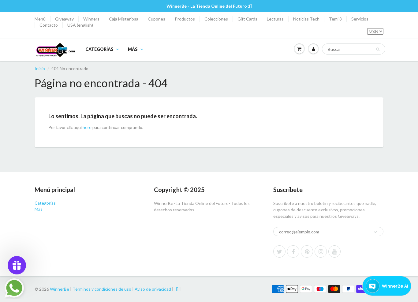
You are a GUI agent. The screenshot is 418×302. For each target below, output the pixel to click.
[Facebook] (293, 251)
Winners (91, 18)
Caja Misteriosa (123, 18)
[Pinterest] (307, 251)
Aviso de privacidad (153, 289)
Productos (185, 18)
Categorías (99, 49)
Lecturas (275, 18)
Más (133, 49)
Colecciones (216, 18)
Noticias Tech (306, 18)
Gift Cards (247, 18)
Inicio (40, 68)
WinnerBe (59, 289)
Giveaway (64, 18)
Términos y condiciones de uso (102, 289)
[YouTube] (334, 251)
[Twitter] (279, 251)
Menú (40, 18)
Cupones (156, 18)
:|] (176, 289)
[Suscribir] (376, 232)
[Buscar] (378, 49)
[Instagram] (321, 251)
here (87, 127)
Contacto (48, 25)
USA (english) (80, 25)
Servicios (359, 18)
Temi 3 (335, 18)
